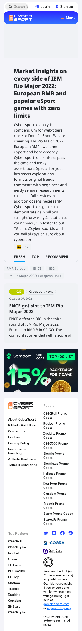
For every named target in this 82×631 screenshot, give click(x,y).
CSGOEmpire (17, 547)
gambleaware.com (56, 604)
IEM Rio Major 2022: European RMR (34, 276)
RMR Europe (16, 268)
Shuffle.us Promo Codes (56, 465)
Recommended (59, 256)
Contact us (16, 431)
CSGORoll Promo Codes (55, 415)
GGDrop (13, 577)
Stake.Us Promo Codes (55, 521)
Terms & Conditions (22, 465)
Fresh (19, 256)
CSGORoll (15, 541)
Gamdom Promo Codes (55, 496)
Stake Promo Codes (58, 514)
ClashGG (14, 583)
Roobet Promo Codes (54, 425)
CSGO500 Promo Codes (55, 445)
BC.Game (14, 565)
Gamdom (14, 600)
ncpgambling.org (59, 608)
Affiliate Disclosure (22, 459)
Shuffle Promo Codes (53, 455)
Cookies (14, 437)
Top (35, 256)
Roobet (14, 553)
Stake (12, 559)
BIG (52, 268)
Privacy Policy (18, 443)
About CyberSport (22, 419)
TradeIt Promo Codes (54, 506)
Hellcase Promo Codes (54, 475)
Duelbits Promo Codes (54, 435)
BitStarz (14, 606)
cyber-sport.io (54, 621)
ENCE (37, 268)
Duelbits (14, 595)
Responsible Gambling (17, 451)
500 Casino (16, 571)
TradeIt (13, 589)
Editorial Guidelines (22, 425)
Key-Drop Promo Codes (55, 485)
